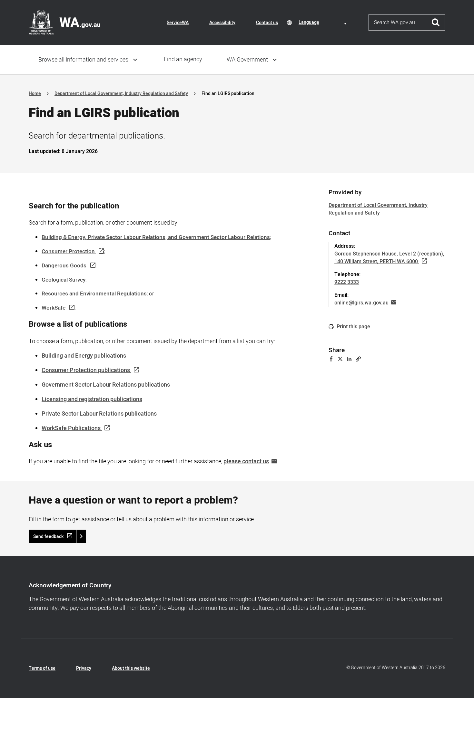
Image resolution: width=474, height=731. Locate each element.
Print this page (352, 327)
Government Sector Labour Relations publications (106, 384)
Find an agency (183, 59)
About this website (131, 668)
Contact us (267, 22)
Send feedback (48, 536)
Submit (436, 22)
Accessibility (222, 22)
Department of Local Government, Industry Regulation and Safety (121, 93)
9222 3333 (346, 282)
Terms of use (42, 668)
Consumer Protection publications (86, 370)
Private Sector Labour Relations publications (99, 413)
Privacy (83, 668)
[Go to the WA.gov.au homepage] (64, 22)
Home (35, 93)
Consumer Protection (68, 251)
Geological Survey (63, 280)
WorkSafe (53, 308)
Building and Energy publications (84, 355)
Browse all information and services (83, 59)
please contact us (246, 461)
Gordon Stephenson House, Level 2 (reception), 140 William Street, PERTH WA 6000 (389, 257)
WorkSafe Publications (71, 428)
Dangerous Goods (64, 266)
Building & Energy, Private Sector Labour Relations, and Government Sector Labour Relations (156, 237)
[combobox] (324, 22)
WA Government (247, 59)
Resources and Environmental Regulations (94, 294)
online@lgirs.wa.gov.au (361, 303)
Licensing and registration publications (92, 399)
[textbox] (324, 22)
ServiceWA (178, 22)
